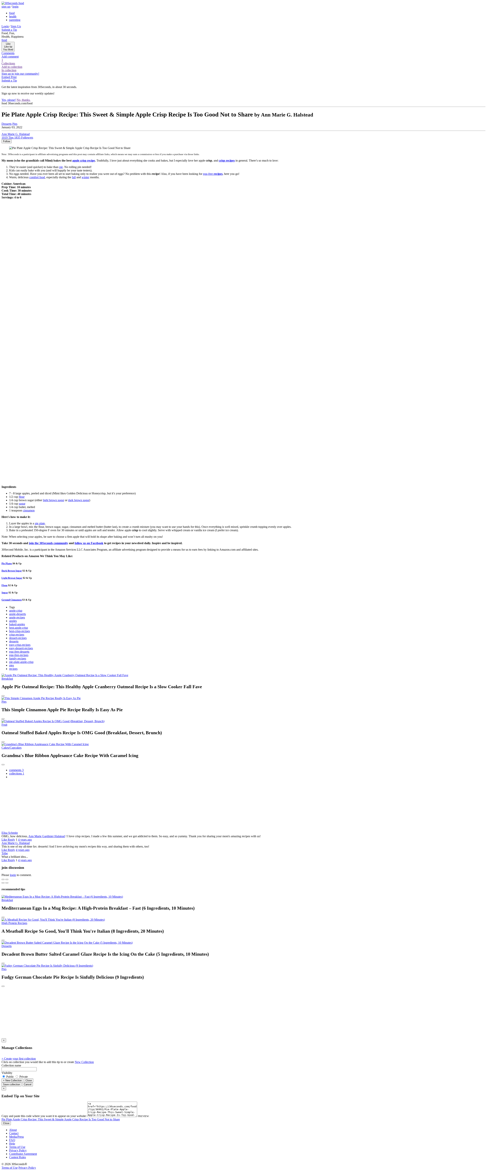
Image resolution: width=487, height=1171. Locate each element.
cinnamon (29, 510)
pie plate (40, 523)
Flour (5, 585)
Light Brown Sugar (12, 577)
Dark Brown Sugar (12, 570)
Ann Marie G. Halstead (16, 843)
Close (28, 1080)
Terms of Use (17, 1147)
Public (10, 1076)
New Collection (84, 1062)
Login (5, 26)
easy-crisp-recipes (19, 644)
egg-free (213, 173)
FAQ (12, 1140)
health (12, 16)
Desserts (7, 123)
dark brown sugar (78, 500)
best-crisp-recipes (19, 631)
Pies (14, 123)
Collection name (11, 1065)
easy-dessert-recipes (21, 648)
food (12, 13)
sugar (22, 503)
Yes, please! (9, 99)
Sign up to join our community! (20, 73)
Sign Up (16, 26)
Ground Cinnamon (12, 599)
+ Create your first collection (19, 1058)
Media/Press (16, 1136)
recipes (13, 668)
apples (13, 620)
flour (22, 496)
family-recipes (17, 658)
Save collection (11, 1084)
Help (12, 1143)
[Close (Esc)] (3, 879)
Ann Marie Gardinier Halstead (46, 836)
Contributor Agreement (23, 1153)
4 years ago (25, 839)
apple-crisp (15, 610)
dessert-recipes (18, 638)
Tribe (5, 853)
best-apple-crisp (18, 627)
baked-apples (17, 624)
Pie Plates (7, 563)
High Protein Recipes (14, 923)
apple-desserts (17, 614)
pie (61, 167)
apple (83, 160)
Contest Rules (17, 1157)
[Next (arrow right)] (6, 882)
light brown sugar (53, 500)
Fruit (4, 724)
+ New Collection (12, 1080)
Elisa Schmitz (10, 832)
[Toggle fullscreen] (6, 879)
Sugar (5, 592)
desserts (13, 641)
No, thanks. (23, 99)
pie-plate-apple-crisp (21, 662)
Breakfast (7, 678)
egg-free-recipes (18, 655)
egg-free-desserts (19, 651)
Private (23, 1076)
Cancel (27, 1084)
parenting (14, 19)
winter (85, 177)
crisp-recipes (16, 634)
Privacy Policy (18, 1150)
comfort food (37, 177)
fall (74, 177)
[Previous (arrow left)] (3, 882)
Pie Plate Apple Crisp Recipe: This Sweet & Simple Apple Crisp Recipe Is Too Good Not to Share (61, 1119)
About (13, 1129)
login (15, 6)
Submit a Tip (9, 29)
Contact (13, 1133)
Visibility (7, 1072)
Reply (11, 839)
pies (11, 665)
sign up (6, 6)
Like (5, 839)
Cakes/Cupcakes (11, 747)
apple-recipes (17, 617)
